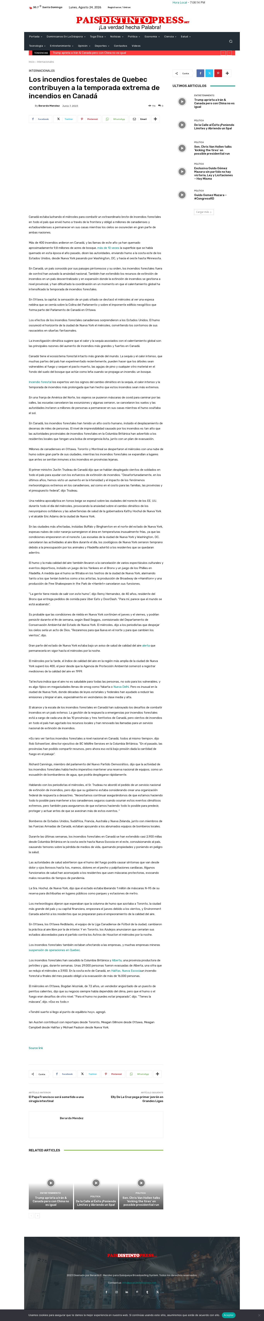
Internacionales (45, 61)
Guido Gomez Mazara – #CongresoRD (210, 196)
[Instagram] (116, 1292)
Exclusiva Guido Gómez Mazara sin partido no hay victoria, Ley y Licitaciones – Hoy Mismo (213, 173)
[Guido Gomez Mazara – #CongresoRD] (182, 195)
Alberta (117, 960)
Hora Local (180, 2)
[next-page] (37, 1215)
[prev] (223, 53)
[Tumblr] (147, 1292)
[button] (230, 41)
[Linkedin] (127, 1292)
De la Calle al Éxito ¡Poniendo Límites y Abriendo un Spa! (88, 53)
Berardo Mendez (49, 105)
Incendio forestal (40, 382)
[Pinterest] (218, 73)
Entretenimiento (50, 1193)
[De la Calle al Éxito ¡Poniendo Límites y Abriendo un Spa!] (96, 1183)
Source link (36, 1048)
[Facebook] (200, 73)
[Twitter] (209, 73)
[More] (155, 119)
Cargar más (202, 212)
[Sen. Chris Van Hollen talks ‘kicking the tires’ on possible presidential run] (141, 1183)
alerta (146, 645)
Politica (95, 1197)
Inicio (32, 61)
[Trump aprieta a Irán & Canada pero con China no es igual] (51, 1183)
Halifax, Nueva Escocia (126, 970)
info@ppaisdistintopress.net (139, 1282)
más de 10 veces (108, 248)
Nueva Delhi (121, 687)
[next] (229, 53)
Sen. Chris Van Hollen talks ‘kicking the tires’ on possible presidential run (141, 1201)
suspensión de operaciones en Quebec (54, 950)
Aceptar (229, 1315)
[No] (259, 1315)
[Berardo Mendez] (32, 105)
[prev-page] (31, 1215)
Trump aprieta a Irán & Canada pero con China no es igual (51, 1201)
